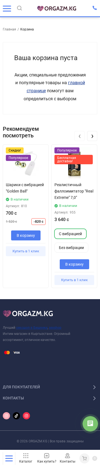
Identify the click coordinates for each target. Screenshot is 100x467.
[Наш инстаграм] (6, 415)
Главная (9, 29)
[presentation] (79, 136)
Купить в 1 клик (25, 251)
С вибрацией (70, 234)
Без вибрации (71, 247)
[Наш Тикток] (16, 415)
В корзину (26, 235)
